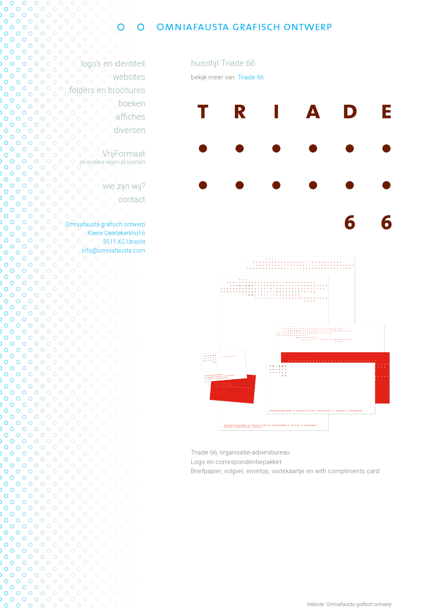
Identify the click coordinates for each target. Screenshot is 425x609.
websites (129, 77)
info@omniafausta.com (113, 250)
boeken (131, 103)
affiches (130, 117)
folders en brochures (107, 90)
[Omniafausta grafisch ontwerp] (132, 27)
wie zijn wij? (124, 186)
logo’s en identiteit (113, 64)
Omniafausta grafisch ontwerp (359, 604)
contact (131, 199)
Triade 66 (251, 77)
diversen (129, 130)
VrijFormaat (124, 154)
